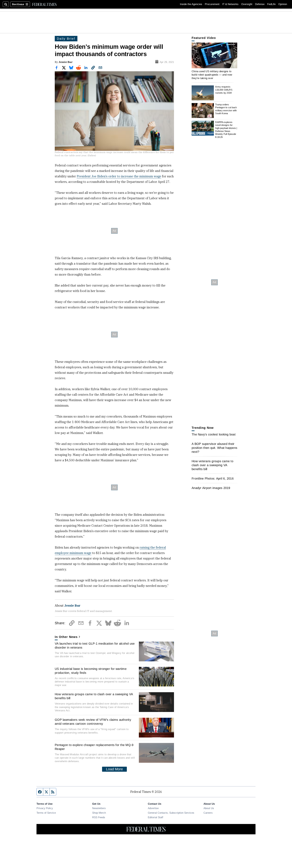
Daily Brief (66, 38)
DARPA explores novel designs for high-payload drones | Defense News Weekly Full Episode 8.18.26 (226, 129)
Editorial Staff (155, 817)
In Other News (66, 637)
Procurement (212, 4)
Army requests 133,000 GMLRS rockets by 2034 (223, 90)
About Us (208, 808)
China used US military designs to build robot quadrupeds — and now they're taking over (212, 75)
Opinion (282, 4)
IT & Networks (230, 4)
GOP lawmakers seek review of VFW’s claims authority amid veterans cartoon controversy (93, 721)
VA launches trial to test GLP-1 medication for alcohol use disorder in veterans (95, 645)
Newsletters (99, 808)
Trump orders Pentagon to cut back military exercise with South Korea (226, 109)
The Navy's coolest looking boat (214, 434)
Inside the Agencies (191, 4)
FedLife (271, 4)
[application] (214, 55)
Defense (259, 4)
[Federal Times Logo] (44, 4)
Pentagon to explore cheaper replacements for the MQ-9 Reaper (94, 747)
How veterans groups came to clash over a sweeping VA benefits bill (94, 696)
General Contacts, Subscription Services (171, 812)
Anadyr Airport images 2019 (211, 488)
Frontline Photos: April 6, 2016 (213, 478)
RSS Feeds (98, 817)
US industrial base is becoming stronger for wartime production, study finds (91, 670)
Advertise (153, 808)
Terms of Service (46, 812)
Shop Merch (99, 812)
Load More (114, 769)
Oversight (246, 4)
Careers (208, 812)
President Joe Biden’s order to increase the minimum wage (119, 176)
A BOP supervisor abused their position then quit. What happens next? (214, 447)
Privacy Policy (44, 808)
